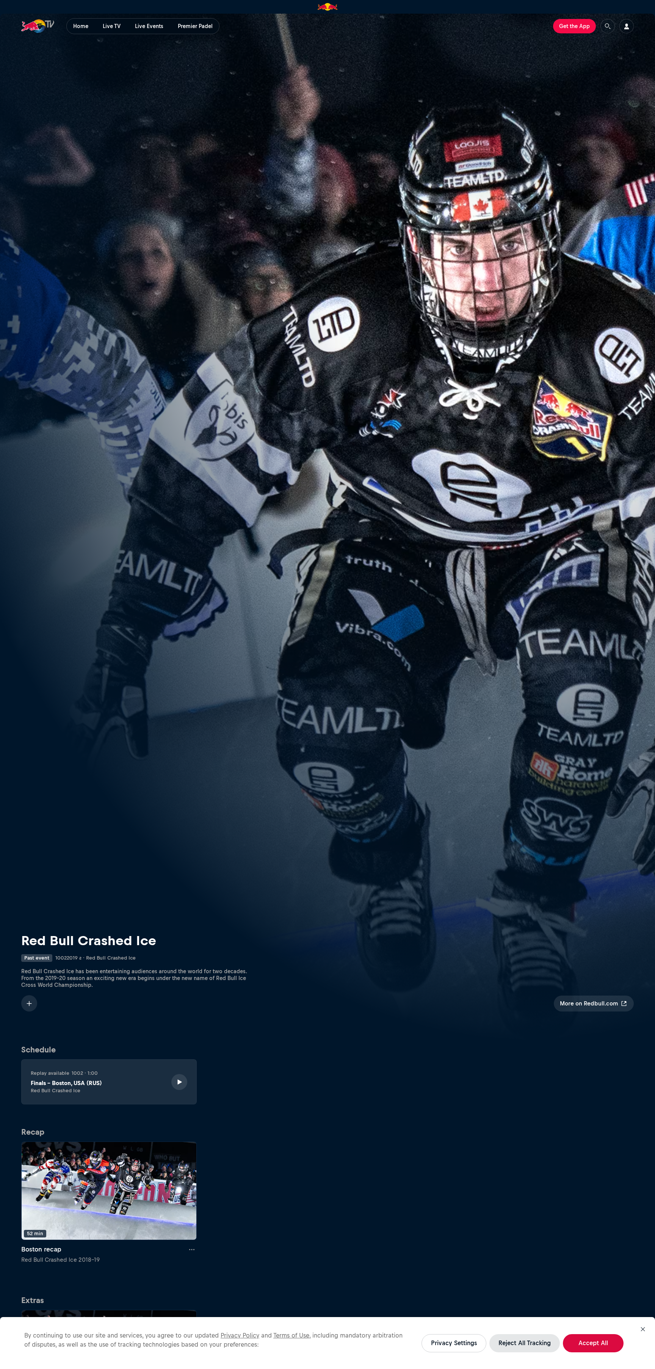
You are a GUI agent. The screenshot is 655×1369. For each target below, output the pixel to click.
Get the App (574, 26)
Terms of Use (291, 1335)
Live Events (149, 26)
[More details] (192, 1249)
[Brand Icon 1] (328, 7)
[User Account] (626, 26)
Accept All (593, 1342)
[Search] (607, 26)
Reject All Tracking (524, 1342)
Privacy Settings (454, 1342)
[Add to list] (29, 1003)
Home (80, 26)
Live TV (112, 26)
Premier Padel (195, 26)
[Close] (642, 1329)
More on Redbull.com (589, 1003)
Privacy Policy (240, 1335)
